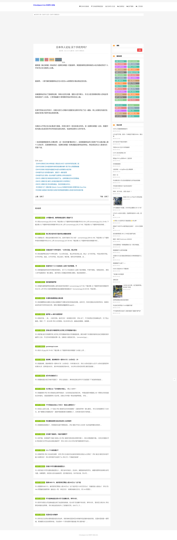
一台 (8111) (131, 80)
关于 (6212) (132, 97)
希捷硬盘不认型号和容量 (120, 250)
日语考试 (121, 6)
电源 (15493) (119, 72)
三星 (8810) (119, 80)
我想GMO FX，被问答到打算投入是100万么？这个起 (63, 482)
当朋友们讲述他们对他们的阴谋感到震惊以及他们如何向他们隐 (62, 190)
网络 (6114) (119, 100)
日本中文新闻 (85, 6)
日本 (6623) (132, 91)
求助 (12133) (119, 75)
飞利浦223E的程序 (118, 274)
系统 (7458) (119, 86)
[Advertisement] (88, 30)
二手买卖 (140, 6)
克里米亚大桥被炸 (52, 514)
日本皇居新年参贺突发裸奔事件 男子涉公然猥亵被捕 (62, 166)
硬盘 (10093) (132, 78)
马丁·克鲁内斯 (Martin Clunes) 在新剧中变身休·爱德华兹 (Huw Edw (64, 187)
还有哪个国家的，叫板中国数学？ (57, 434)
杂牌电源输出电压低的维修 (121, 300)
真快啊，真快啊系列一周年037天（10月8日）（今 (62, 359)
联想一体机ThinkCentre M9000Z (122, 239)
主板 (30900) (119, 61)
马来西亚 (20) (132, 113)
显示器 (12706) (133, 72)
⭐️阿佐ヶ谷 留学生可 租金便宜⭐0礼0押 (124, 220)
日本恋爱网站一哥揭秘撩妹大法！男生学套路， (126, 244)
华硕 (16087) (132, 69)
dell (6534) (118, 94)
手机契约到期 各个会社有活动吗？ (123, 186)
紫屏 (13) (118, 108)
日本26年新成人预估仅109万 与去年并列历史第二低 (62, 163)
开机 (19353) (119, 64)
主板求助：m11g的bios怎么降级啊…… (124, 169)
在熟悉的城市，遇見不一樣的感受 (56, 172)
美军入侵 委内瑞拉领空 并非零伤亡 (59, 181)
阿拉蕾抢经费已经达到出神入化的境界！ (59, 421)
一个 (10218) (119, 78)
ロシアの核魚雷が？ (52, 450)
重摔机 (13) (119, 113)
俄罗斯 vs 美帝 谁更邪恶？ (55, 314)
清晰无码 (115, 279)
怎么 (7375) (132, 86)
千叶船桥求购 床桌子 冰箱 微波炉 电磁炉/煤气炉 (127, 311)
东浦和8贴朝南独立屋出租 (54, 298)
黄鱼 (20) (131, 110)
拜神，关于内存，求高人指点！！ (122, 191)
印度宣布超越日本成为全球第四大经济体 (58, 169)
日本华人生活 (111, 6)
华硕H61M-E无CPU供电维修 (121, 147)
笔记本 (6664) (119, 91)
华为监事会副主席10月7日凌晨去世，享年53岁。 (62, 498)
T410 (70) (131, 108)
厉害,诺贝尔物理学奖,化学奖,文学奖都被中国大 (61, 330)
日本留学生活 (40, 172)
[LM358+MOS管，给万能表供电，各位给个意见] (117, 291)
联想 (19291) (132, 64)
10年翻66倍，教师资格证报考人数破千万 (59, 218)
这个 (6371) (119, 97)
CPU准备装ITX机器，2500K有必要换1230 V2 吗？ (127, 207)
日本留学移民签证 (97, 6)
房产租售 (130, 6)
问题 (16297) (119, 69)
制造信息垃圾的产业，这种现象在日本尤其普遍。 (64, 178)
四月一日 (115, 175)
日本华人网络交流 (54, 14)
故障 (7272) (119, 89)
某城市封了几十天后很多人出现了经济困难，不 (61, 266)
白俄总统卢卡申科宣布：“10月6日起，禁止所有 (61, 250)
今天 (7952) (119, 83)
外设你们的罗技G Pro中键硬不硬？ (123, 305)
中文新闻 (39, 187)
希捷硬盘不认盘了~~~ (119, 263)
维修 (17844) (132, 67)
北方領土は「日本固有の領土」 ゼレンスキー (61, 389)
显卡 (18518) (119, 67)
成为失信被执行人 (52, 375)
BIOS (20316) (132, 61)
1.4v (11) (131, 105)
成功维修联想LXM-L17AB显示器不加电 (124, 233)
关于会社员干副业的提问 (120, 142)
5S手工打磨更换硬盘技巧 (120, 129)
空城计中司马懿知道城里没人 (55, 466)
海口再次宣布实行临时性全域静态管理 (58, 234)
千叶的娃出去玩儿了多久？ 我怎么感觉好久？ (61, 405)
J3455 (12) (118, 105)
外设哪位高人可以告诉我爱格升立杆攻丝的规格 (126, 180)
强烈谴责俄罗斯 (51, 282)
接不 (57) (118, 110)
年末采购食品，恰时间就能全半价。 (59, 184)
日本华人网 (38, 14)
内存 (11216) (132, 75)
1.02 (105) (118, 116)
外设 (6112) (132, 100)
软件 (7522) (132, 83)
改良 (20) (131, 116)
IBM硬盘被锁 (116, 164)
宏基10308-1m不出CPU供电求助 (132, 197)
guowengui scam (52, 346)
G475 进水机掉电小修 (119, 153)
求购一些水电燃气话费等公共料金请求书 (58, 175)
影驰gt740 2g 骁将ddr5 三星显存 (122, 158)
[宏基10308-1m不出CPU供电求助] (117, 201)
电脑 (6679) (132, 89)
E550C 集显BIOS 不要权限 (121, 268)
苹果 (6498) (132, 94)
